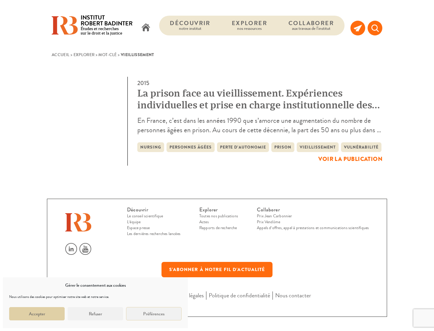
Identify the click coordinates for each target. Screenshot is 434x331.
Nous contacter (293, 295)
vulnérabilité (361, 147)
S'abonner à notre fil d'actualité (217, 269)
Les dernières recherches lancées (153, 234)
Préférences (153, 314)
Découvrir (190, 25)
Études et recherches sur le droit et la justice (107, 25)
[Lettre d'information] (357, 28)
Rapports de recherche (218, 228)
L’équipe (134, 222)
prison (282, 147)
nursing (150, 147)
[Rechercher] (375, 28)
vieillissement (318, 147)
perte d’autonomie (243, 147)
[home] (145, 28)
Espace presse (138, 228)
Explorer (249, 25)
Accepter (37, 314)
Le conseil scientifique (145, 216)
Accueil (60, 55)
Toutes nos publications (218, 216)
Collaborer (311, 25)
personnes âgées (190, 147)
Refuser (95, 314)
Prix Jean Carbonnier (274, 216)
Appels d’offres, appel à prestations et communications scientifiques (313, 228)
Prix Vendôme (268, 222)
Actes (204, 222)
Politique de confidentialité (239, 295)
